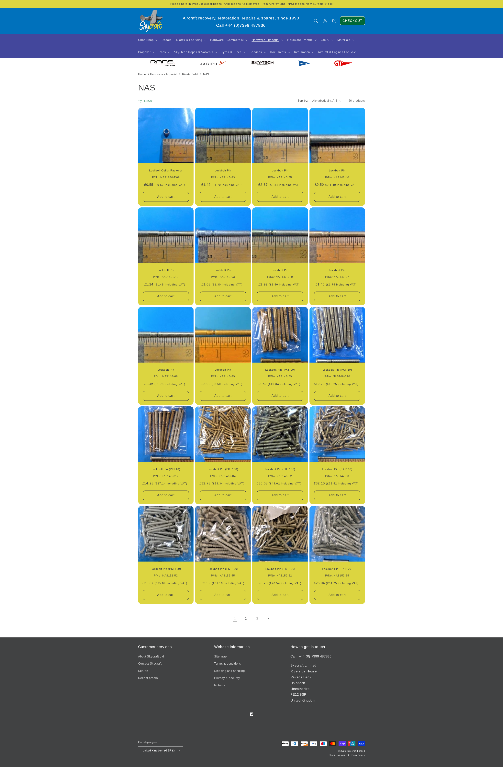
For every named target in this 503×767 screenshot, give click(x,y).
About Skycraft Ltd (151, 656)
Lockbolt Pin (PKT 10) (280, 369)
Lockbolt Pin (223, 170)
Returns (219, 685)
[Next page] (268, 618)
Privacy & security (227, 678)
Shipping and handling (229, 670)
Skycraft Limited (356, 751)
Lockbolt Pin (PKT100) (223, 469)
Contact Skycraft (150, 663)
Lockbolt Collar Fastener (166, 170)
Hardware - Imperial (163, 74)
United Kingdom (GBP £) (158, 750)
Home (142, 74)
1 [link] (235, 619)
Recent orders (148, 678)
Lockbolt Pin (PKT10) (165, 469)
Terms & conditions (227, 663)
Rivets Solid (190, 74)
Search (143, 670)
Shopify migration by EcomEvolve (347, 755)
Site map (220, 656)
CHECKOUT (352, 20)
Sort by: (302, 100)
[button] (316, 20)
